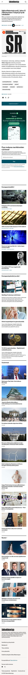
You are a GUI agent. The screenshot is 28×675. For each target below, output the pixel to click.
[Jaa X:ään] (5, 97)
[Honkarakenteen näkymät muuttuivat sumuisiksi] (14, 520)
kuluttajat (15, 81)
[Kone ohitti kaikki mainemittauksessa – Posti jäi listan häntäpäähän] (14, 499)
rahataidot (12, 87)
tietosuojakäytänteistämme (19, 166)
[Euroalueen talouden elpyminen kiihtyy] (14, 414)
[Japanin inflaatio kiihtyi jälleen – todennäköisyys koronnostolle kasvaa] (14, 393)
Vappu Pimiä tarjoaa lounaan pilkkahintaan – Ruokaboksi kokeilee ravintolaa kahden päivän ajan (13, 486)
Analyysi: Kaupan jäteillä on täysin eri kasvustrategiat (11, 578)
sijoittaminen (20, 87)
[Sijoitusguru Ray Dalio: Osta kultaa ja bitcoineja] (14, 372)
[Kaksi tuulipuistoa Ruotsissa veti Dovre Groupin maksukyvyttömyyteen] (14, 455)
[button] (2, 2)
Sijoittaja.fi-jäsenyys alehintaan (11, 295)
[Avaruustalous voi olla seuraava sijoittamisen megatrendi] (14, 548)
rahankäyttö (5, 87)
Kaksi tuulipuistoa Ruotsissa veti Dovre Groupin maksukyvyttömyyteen (12, 464)
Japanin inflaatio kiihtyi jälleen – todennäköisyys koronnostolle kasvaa (12, 403)
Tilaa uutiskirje (5, 648)
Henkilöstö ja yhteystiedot (8, 642)
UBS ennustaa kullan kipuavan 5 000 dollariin (14, 226)
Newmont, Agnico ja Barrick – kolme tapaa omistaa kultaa (13, 246)
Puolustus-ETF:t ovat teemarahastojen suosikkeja (12, 206)
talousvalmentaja (6, 89)
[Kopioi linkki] (8, 97)
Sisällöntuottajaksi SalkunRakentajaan (11, 654)
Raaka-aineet (11, 228)
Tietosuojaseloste (6, 671)
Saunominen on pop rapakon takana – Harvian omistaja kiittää (12, 620)
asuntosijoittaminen (6, 81)
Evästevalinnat (21, 671)
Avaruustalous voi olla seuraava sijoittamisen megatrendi (14, 557)
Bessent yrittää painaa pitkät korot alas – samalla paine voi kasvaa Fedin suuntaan (12, 443)
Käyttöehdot (14, 671)
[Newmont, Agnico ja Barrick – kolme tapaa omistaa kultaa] (14, 237)
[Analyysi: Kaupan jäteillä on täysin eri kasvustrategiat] (14, 569)
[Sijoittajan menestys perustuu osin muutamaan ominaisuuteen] (14, 590)
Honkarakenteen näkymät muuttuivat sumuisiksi (12, 529)
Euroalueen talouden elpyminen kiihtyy (12, 423)
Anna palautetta (6, 651)
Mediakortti (4, 645)
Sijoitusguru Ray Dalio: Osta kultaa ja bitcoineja (11, 381)
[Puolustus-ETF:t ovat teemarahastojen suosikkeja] (14, 197)
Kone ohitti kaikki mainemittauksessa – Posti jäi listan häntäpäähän (13, 508)
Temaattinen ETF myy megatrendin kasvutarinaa (11, 267)
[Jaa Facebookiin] (3, 97)
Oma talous (4, 25)
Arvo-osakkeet (4, 249)
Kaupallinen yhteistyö (5, 228)
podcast (16, 84)
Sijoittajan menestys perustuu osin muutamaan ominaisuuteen (11, 599)
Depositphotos (13, 660)
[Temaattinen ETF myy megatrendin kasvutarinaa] (14, 258)
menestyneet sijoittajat (7, 84)
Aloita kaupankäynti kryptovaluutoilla (13, 321)
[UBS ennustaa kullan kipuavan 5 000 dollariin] (14, 218)
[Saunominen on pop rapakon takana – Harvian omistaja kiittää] (14, 611)
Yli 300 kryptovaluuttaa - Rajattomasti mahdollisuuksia (13, 349)
